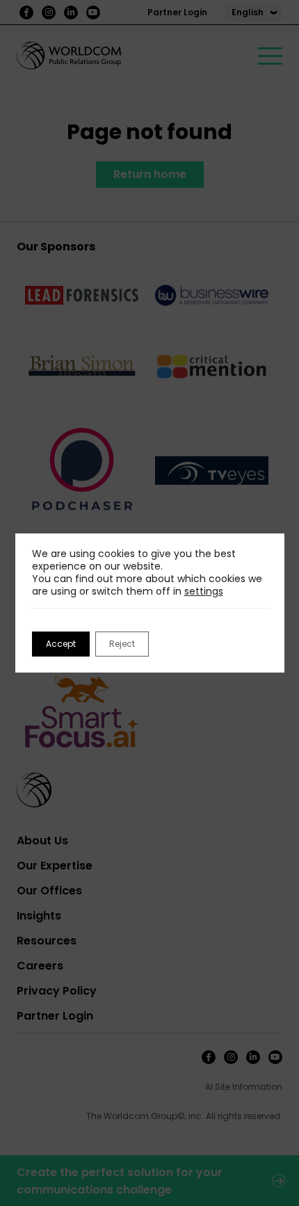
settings (203, 591)
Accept (61, 644)
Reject (122, 644)
